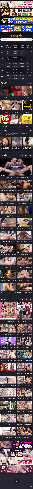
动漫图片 (29, 63)
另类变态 (29, 60)
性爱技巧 (29, 72)
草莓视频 (22, 75)
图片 (2, 64)
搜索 (29, 39)
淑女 (26, 299)
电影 (2, 58)
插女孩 (8, 75)
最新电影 (3, 300)
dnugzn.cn (16, 35)
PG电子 (8, 45)
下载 (31, 131)
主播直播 (22, 54)
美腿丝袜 (8, 66)
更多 (31, 155)
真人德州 (15, 45)
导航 (2, 77)
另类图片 (29, 66)
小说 (2, 70)
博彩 (2, 46)
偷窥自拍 (8, 63)
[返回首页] (31, 485)
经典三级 (15, 60)
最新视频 (3, 155)
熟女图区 (22, 66)
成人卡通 (22, 57)
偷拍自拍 (15, 57)
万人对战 (22, 45)
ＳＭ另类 (29, 54)
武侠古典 (29, 69)
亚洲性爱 (8, 57)
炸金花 (15, 47)
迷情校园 (8, 72)
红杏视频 (8, 78)
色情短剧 (22, 78)
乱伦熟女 (22, 60)
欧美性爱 (29, 57)
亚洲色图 (15, 63)
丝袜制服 (15, 54)
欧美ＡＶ (22, 51)
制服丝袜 (8, 60)
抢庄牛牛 (29, 47)
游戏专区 (29, 45)
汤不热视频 (29, 75)
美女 (22, 155)
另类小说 (15, 72)
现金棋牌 (22, 47)
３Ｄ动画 (29, 51)
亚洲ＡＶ (8, 51)
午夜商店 (15, 75)
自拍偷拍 (15, 51)
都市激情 (8, 69)
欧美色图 (22, 63)
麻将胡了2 (8, 47)
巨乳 (26, 155)
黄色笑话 (22, 72)
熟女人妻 (8, 54)
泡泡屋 (15, 78)
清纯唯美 (15, 66)
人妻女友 (22, 69)
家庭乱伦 (15, 69)
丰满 (22, 299)
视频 (2, 52)
